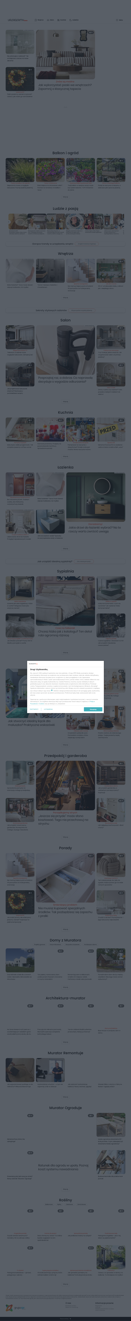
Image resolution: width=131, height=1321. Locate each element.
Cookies (41, 703)
